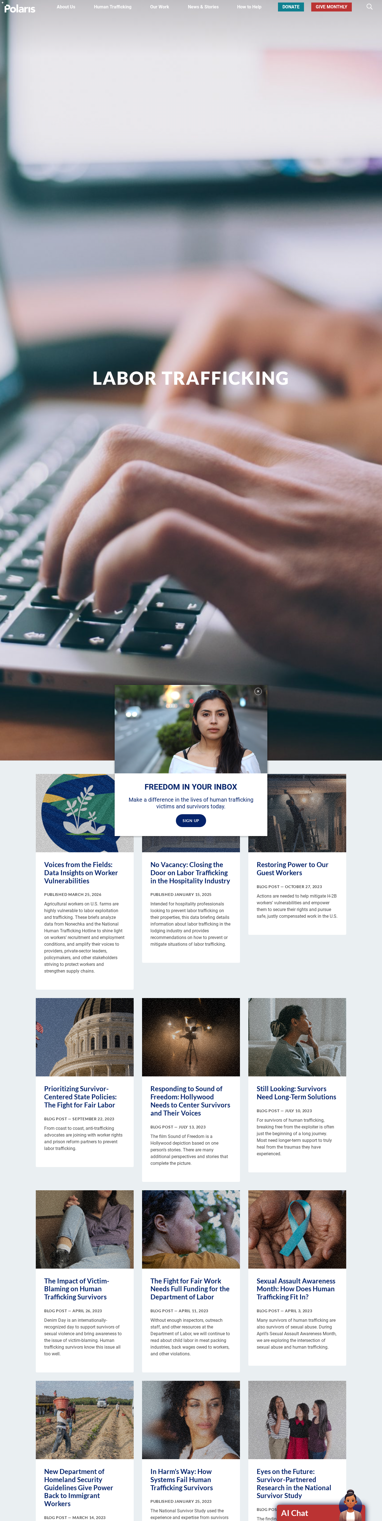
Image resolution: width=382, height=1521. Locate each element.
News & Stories (203, 7)
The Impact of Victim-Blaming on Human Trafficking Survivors (76, 1289)
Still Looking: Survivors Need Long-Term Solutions (296, 1093)
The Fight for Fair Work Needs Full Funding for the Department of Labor (190, 1289)
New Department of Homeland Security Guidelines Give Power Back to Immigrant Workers (78, 1487)
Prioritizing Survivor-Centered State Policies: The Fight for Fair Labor (80, 1097)
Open (321, 1513)
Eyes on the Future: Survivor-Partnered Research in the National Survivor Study (294, 1483)
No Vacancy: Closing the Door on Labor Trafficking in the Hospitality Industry (190, 872)
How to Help (249, 7)
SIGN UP (191, 820)
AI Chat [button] (294, 1513)
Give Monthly (331, 7)
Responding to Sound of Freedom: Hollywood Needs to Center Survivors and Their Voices (190, 1101)
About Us (66, 7)
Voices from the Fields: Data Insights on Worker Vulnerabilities (81, 872)
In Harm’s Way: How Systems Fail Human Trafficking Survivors (181, 1479)
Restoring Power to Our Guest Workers (293, 868)
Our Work (159, 7)
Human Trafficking (112, 7)
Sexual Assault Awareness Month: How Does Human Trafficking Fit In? (296, 1289)
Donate (291, 7)
